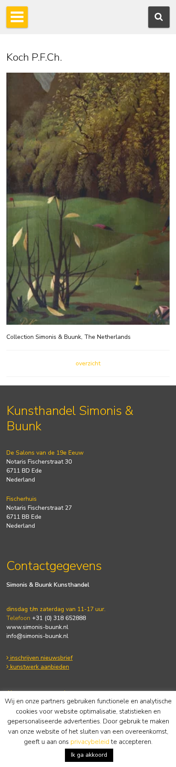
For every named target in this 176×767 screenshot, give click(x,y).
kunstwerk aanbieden (39, 667)
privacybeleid (89, 742)
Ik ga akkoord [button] (89, 755)
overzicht (88, 363)
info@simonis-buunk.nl (37, 636)
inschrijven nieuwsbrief (41, 658)
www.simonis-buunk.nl (37, 627)
